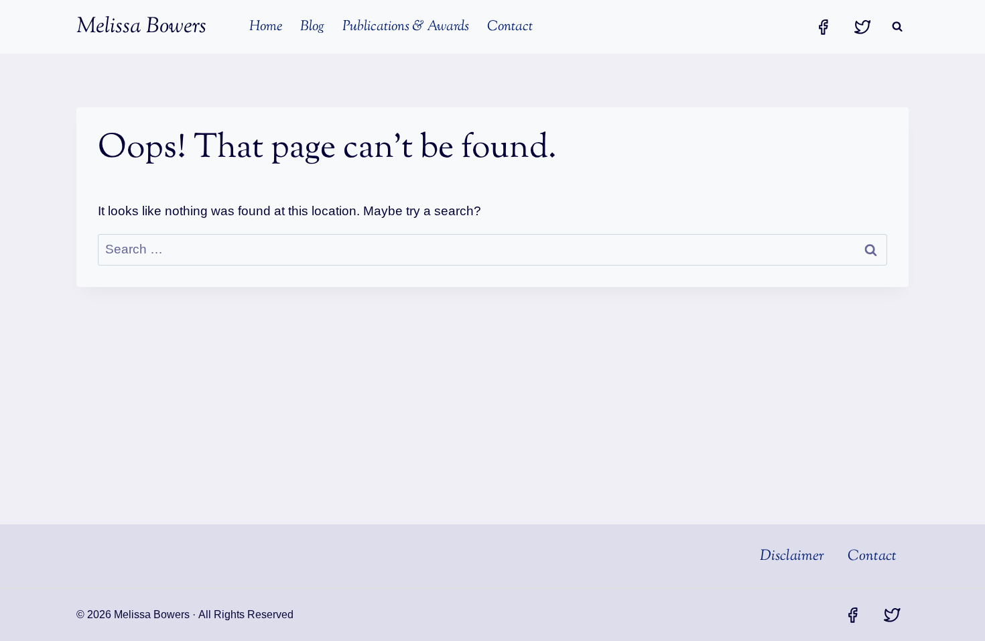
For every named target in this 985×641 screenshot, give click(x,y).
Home (265, 27)
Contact (510, 27)
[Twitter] (862, 26)
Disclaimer (792, 556)
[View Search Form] (897, 26)
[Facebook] (822, 26)
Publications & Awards (405, 27)
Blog (312, 27)
